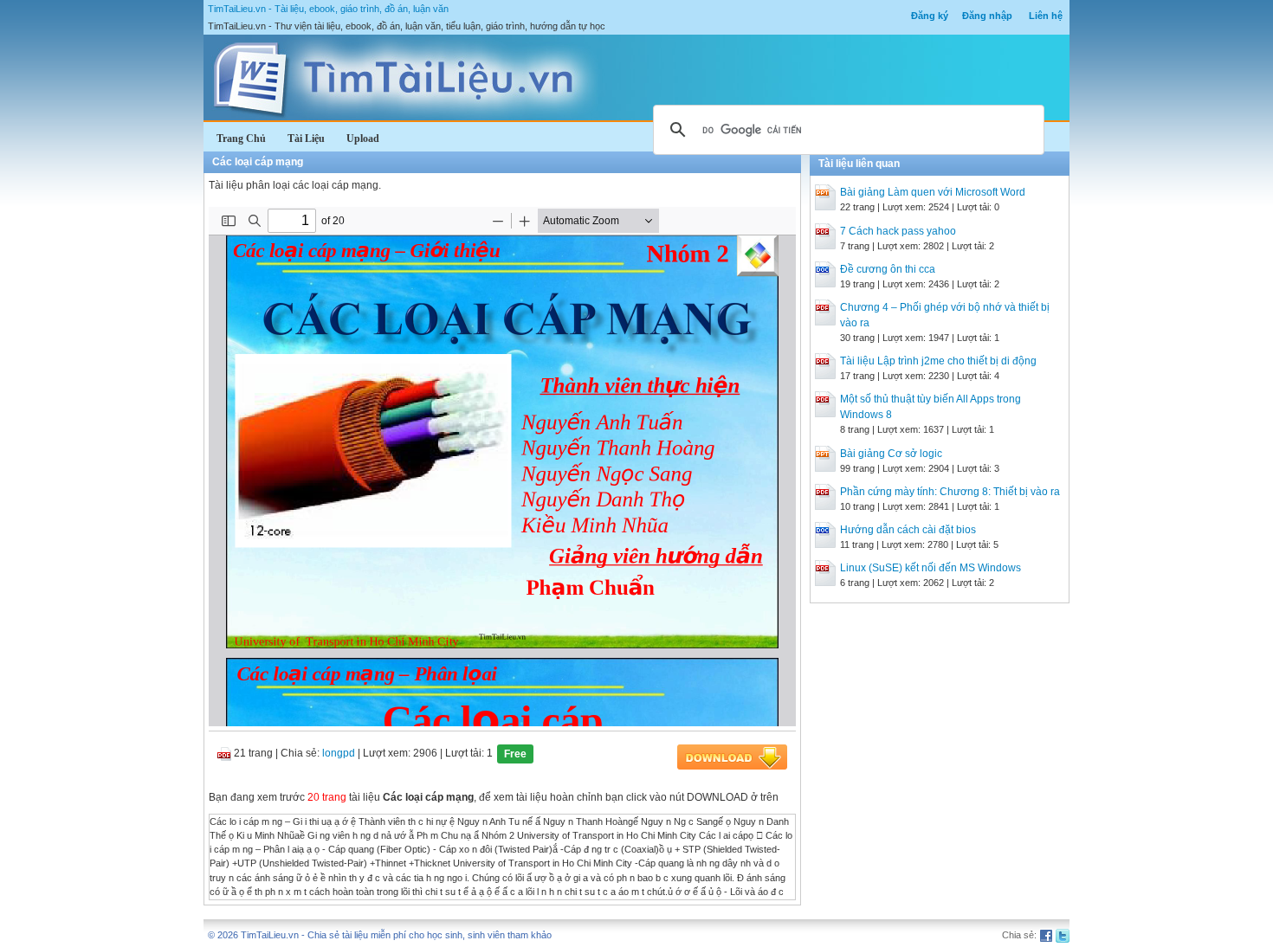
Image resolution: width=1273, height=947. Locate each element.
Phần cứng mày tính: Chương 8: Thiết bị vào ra (950, 492)
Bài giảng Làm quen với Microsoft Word (932, 192)
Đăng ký (929, 15)
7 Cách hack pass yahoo (898, 231)
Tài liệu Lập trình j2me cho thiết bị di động (938, 361)
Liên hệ (1046, 15)
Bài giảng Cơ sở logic (891, 454)
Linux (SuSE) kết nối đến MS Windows (930, 568)
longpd (338, 753)
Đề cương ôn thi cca (887, 269)
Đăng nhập (987, 15)
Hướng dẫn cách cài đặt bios (908, 530)
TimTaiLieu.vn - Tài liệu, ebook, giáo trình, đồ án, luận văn (328, 8)
